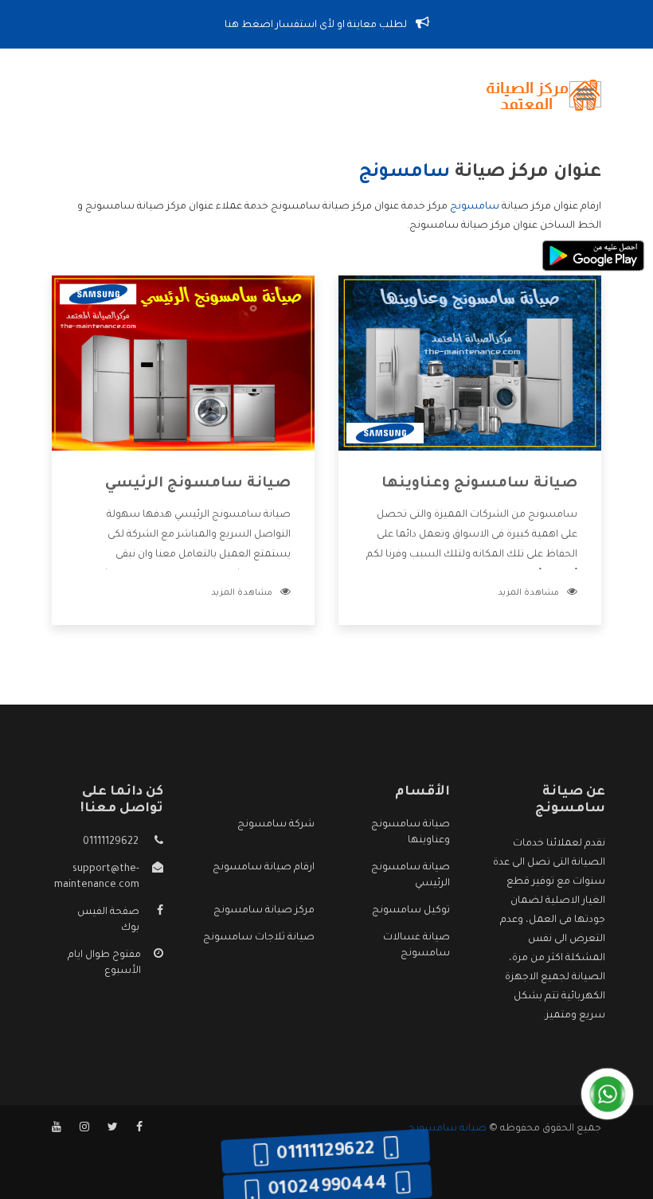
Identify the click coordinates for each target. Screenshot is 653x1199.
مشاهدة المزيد (528, 593)
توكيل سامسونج (411, 910)
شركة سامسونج (276, 824)
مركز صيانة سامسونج (264, 910)
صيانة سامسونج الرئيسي (198, 484)
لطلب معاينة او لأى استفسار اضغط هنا (317, 25)
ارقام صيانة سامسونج (264, 867)
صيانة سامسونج (447, 1129)
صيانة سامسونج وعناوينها (479, 484)
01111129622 (111, 842)
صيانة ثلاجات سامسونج (259, 937)
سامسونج (474, 207)
